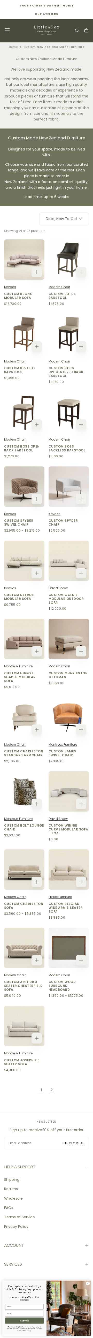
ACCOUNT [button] (14, 1245)
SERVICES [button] (13, 1264)
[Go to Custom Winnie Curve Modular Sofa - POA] (69, 791)
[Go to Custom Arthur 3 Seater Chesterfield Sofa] (24, 948)
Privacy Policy (16, 1226)
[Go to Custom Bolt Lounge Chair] (24, 791)
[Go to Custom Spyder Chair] (69, 486)
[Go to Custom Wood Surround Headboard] (69, 948)
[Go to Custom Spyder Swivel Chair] (24, 486)
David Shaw (58, 588)
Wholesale (13, 1198)
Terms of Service (19, 1217)
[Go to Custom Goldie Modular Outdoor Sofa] (69, 561)
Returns (11, 1188)
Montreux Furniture (18, 666)
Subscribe (73, 1143)
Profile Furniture (60, 897)
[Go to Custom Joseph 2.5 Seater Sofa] (24, 1026)
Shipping (11, 1179)
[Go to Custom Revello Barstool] (24, 334)
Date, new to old (61, 218)
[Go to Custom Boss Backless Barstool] (69, 412)
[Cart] (86, 30)
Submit (24, 1320)
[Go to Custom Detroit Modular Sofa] (24, 561)
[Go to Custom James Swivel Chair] (69, 717)
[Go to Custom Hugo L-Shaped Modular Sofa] (24, 639)
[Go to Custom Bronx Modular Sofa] (24, 259)
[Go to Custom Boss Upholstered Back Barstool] (69, 334)
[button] (7, 30)
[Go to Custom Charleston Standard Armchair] (24, 717)
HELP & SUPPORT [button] (19, 1167)
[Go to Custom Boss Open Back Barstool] (24, 412)
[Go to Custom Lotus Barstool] (69, 259)
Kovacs (10, 287)
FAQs (8, 1207)
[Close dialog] (88, 1283)
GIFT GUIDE (64, 5)
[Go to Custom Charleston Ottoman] (69, 639)
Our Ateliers (46, 14)
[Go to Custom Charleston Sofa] (24, 869)
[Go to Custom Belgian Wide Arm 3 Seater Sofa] (69, 869)
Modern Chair (59, 287)
